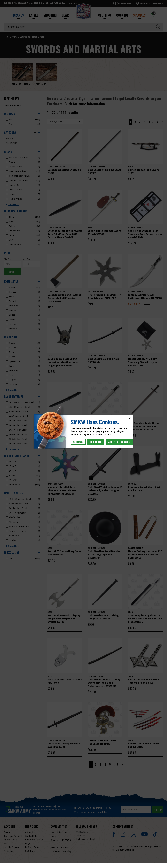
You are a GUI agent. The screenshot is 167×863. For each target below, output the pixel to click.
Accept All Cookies (119, 442)
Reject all (95, 442)
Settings (78, 442)
